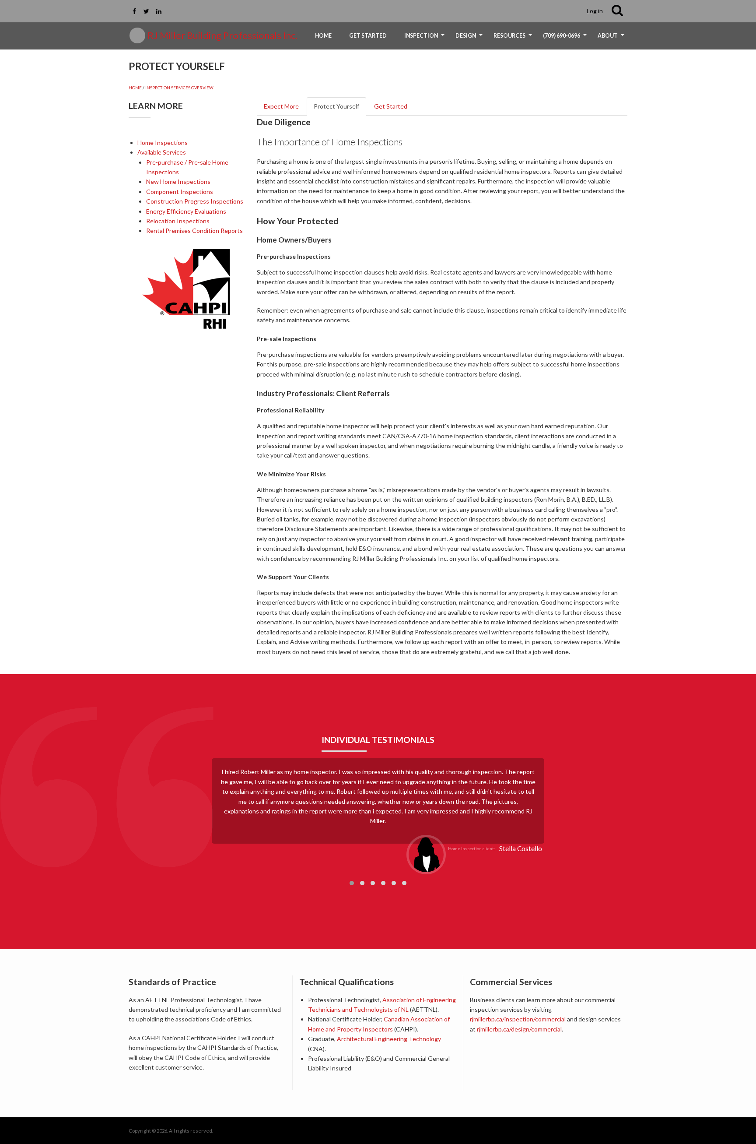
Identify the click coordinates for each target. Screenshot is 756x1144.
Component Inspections (179, 191)
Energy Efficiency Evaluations (186, 211)
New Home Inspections (178, 181)
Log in (595, 10)
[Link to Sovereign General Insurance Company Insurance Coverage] (329, 1068)
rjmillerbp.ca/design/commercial (519, 1029)
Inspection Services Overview (179, 87)
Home (323, 35)
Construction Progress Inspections (194, 201)
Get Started (368, 35)
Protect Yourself (336, 106)
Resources (514, 38)
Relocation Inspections (178, 221)
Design (470, 38)
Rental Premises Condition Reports (194, 230)
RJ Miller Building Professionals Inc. (222, 35)
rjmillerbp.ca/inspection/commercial (518, 1019)
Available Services (161, 152)
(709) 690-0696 (566, 38)
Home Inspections (162, 142)
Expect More (281, 106)
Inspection (425, 38)
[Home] (137, 35)
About (612, 38)
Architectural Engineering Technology (389, 1038)
